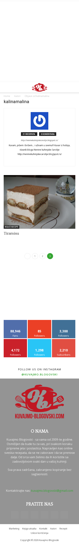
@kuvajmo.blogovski (39, 374)
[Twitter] (54, 515)
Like (15, 321)
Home (7, 96)
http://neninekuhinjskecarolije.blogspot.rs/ (39, 140)
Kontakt (43, 528)
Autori (53, 528)
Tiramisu (11, 233)
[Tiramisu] (39, 202)
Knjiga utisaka (29, 528)
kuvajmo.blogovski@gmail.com (52, 491)
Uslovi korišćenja (39, 533)
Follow (39, 321)
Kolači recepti (11, 227)
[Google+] (40, 160)
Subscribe (63, 340)
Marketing (14, 528)
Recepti (63, 528)
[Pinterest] (44, 515)
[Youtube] (64, 515)
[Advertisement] (39, 41)
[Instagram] (34, 514)
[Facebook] (14, 515)
